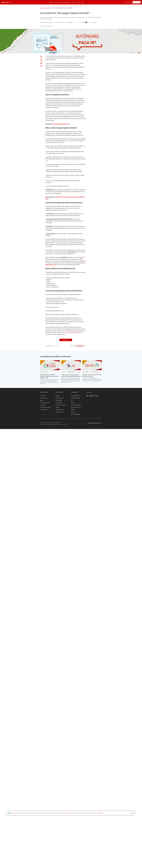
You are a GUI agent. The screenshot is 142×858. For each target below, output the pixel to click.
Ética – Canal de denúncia (75, 414)
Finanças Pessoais (49, 26)
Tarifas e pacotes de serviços (45, 407)
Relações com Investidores (61, 405)
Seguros (41, 400)
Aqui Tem (74, 2)
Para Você (51, 2)
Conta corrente (43, 395)
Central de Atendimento (75, 395)
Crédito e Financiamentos (45, 402)
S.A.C (72, 400)
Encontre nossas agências (76, 405)
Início (41, 8)
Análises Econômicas (59, 409)
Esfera (82, 2)
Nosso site (128, 2)
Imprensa (57, 407)
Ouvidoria (73, 402)
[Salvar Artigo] (92, 13)
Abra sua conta (136, 2)
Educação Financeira (66, 2)
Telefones (73, 409)
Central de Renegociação (75, 398)
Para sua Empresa (43, 409)
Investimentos (43, 405)
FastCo (78, 2)
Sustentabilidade (59, 402)
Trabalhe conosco (59, 400)
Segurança (73, 411)
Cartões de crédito (43, 398)
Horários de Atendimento (76, 407)
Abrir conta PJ (66, 340)
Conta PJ (42, 26)
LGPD (100, 422)
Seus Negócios (58, 2)
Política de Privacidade (91, 422)
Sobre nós (57, 395)
